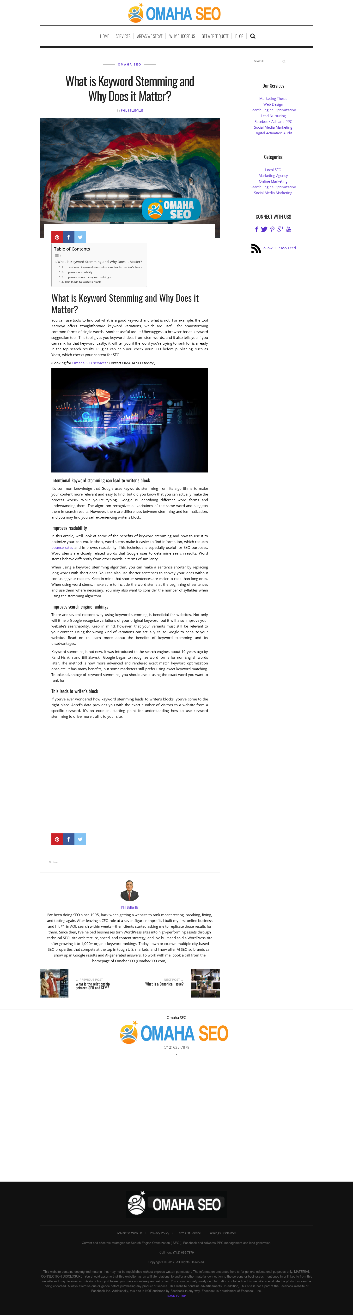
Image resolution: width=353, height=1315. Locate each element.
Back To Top (176, 1295)
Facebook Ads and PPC (273, 121)
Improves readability (78, 272)
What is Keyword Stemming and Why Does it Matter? (99, 262)
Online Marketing (273, 181)
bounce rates (62, 547)
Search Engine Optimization (273, 110)
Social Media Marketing (273, 127)
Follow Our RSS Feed (279, 247)
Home (104, 36)
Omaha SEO (129, 64)
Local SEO (273, 169)
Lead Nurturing (273, 115)
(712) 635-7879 (176, 1047)
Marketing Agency (273, 175)
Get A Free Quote (215, 36)
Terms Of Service (189, 1233)
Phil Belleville (132, 110)
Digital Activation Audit (273, 133)
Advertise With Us (129, 1233)
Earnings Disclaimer (222, 1233)
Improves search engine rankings (87, 277)
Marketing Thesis (273, 98)
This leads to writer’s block (83, 282)
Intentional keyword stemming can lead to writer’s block (103, 267)
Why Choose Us (182, 36)
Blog (239, 36)
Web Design (273, 104)
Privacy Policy (159, 1233)
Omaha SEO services (89, 362)
